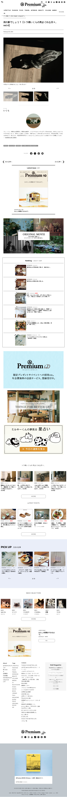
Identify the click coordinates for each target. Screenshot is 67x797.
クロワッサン (26, 792)
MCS (57, 792)
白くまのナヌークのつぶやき (28, 710)
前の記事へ (8, 162)
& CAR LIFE (24, 716)
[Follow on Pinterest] (62, 2)
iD (4, 13)
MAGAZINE (15, 697)
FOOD (21, 10)
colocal (50, 792)
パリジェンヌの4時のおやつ (28, 687)
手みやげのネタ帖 (26, 698)
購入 (47, 640)
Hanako (35, 792)
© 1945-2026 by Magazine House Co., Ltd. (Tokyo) (33, 790)
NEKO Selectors (33, 593)
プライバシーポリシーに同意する (56, 676)
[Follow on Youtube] (54, 2)
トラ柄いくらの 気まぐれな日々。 (14, 16)
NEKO (6, 145)
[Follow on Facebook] (64, 2)
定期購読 (5, 673)
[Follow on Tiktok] (56, 2)
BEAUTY (41, 10)
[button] (9, 88)
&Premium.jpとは (7, 666)
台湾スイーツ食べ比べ (27, 696)
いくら (6, 110)
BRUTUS (14, 792)
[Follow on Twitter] (48, 2)
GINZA (31, 792)
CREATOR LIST (41, 3)
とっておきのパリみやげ (27, 689)
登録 (56, 686)
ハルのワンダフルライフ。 (28, 671)
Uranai (14, 693)
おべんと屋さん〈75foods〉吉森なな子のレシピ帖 (30, 707)
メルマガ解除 (56, 688)
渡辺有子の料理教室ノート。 (28, 704)
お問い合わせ (43, 794)
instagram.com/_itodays (11, 137)
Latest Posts (33, 503)
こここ (54, 792)
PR (13, 707)
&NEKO (54, 10)
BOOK (14, 691)
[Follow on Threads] (51, 2)
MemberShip (7, 677)
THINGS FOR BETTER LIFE (29, 665)
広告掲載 (5, 675)
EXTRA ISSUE (14, 700)
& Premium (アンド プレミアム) (33, 4)
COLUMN (48, 10)
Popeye (43, 792)
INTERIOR (34, 10)
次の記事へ (58, 162)
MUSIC (14, 687)
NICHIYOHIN (16, 684)
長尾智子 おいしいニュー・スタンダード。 (30, 701)
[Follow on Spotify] (59, 2)
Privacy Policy (37, 794)
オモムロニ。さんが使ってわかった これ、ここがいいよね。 (31, 676)
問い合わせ (5, 670)
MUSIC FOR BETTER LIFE (28, 718)
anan (10, 792)
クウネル (39, 792)
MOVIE (14, 689)
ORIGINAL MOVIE (15, 704)
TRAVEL (27, 10)
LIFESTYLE (7, 10)
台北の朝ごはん (25, 694)
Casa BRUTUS (20, 792)
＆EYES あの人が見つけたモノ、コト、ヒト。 (30, 668)
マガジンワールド (25, 794)
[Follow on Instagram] (46, 2)
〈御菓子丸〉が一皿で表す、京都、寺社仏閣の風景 (30, 680)
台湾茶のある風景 (26, 692)
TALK (13, 695)
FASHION (15, 10)
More (33, 496)
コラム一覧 (24, 721)
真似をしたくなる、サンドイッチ (30, 673)
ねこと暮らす (24, 714)
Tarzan (46, 792)
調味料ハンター (25, 685)
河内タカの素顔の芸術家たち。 (29, 712)
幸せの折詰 (24, 683)
